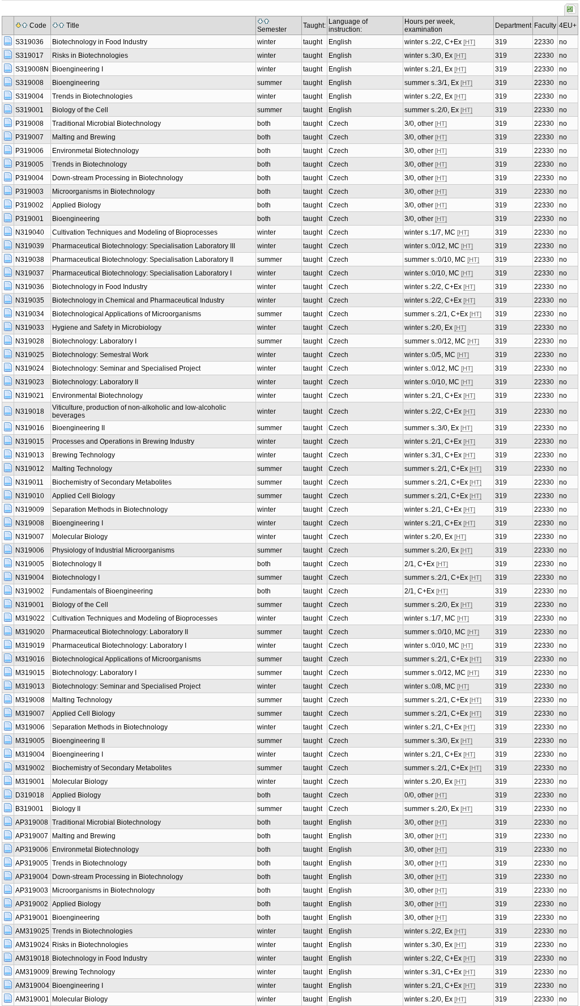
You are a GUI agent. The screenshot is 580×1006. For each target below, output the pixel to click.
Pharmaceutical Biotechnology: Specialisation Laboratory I (142, 273)
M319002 (30, 768)
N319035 (29, 300)
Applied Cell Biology (83, 496)
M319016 (30, 659)
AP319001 (31, 918)
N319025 (29, 355)
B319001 (29, 809)
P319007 (29, 137)
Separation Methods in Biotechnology (110, 509)
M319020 (30, 632)
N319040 (29, 232)
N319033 (29, 328)
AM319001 (32, 999)
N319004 (29, 577)
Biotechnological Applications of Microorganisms (126, 314)
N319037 (29, 273)
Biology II (66, 809)
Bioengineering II (78, 428)
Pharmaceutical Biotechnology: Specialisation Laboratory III (143, 246)
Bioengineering (76, 83)
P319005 (29, 164)
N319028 (29, 341)
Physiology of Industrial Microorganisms (113, 550)
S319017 (29, 56)
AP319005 (31, 863)
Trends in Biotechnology (89, 164)
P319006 (29, 151)
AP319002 (31, 904)
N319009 (29, 509)
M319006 (30, 727)
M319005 (30, 741)
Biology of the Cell (80, 110)
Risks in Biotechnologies (90, 56)
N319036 (29, 287)
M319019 (30, 646)
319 (501, 42)
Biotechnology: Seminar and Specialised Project (126, 368)
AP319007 (31, 836)
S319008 (29, 83)
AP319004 (31, 877)
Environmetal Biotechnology (95, 151)
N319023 (29, 382)
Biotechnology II (76, 564)
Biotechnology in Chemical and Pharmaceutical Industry (138, 300)
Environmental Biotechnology (97, 396)
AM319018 (32, 958)
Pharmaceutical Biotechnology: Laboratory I (119, 646)
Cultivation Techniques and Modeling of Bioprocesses (135, 232)
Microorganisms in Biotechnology (103, 192)
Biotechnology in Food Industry (99, 42)
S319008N (32, 69)
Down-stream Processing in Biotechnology (117, 178)
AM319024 (32, 945)
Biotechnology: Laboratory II (95, 382)
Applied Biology (76, 205)
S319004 (29, 96)
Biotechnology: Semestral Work (100, 355)
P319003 (29, 192)
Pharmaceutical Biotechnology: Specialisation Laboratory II (142, 260)
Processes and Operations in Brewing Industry (123, 441)
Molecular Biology (80, 537)
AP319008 (31, 822)
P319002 (29, 205)
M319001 (30, 782)
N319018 (29, 411)
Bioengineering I (77, 69)
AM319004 (32, 986)
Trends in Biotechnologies (92, 96)
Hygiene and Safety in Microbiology (106, 328)
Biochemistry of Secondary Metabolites (112, 482)
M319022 (30, 618)
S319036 (29, 42)
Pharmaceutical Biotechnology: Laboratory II (120, 632)
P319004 (29, 178)
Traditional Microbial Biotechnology (106, 124)
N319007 (29, 537)
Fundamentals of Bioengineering (102, 591)
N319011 (29, 482)
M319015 (30, 673)
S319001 (29, 110)
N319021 (29, 396)
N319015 (29, 441)
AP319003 (31, 890)
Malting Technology (82, 469)
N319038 (29, 260)
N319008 (29, 523)
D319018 (29, 795)
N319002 (29, 591)
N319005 (29, 564)
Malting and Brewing (84, 137)
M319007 (30, 714)
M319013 (30, 686)
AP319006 (31, 850)
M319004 (30, 754)
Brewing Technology (83, 455)
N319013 (29, 455)
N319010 (29, 496)
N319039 (29, 246)
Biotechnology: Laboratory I (94, 341)
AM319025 (32, 931)
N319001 (29, 605)
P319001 (29, 219)
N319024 (29, 368)
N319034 (29, 314)
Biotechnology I (76, 577)
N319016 (29, 428)
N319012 (29, 469)
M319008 (30, 700)
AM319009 (32, 972)
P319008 (29, 124)
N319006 (29, 550)
